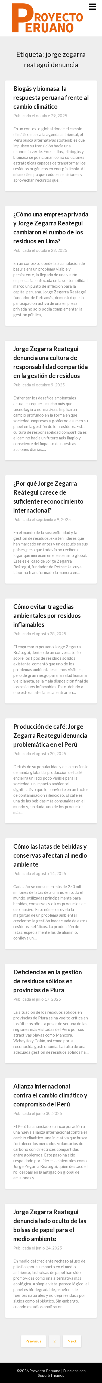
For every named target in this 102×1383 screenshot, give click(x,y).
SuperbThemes (51, 1375)
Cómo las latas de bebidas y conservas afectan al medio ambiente (50, 855)
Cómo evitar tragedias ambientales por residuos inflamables (47, 615)
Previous (33, 1341)
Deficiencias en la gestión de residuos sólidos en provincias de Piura (47, 981)
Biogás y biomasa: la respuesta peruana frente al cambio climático (51, 97)
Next (72, 1341)
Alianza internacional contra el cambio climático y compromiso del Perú (50, 1095)
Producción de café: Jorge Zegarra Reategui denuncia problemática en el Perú (50, 735)
